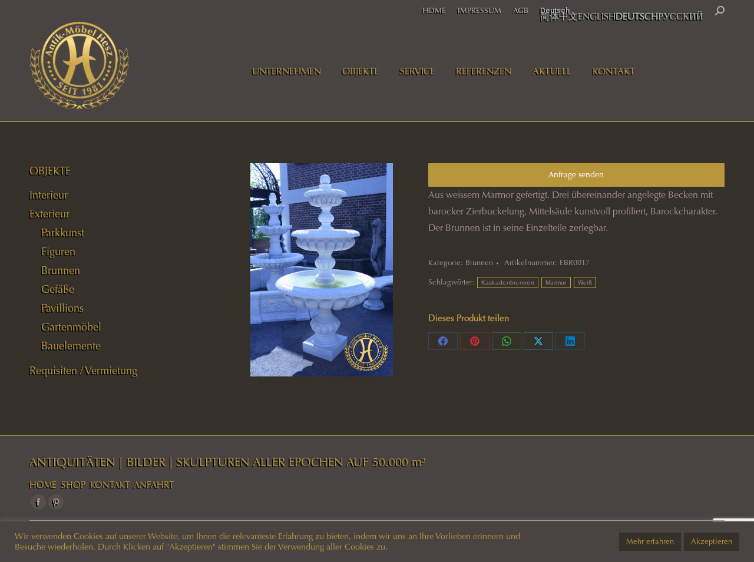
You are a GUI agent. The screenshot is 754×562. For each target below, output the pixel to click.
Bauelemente (71, 345)
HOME (43, 485)
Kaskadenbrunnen (508, 282)
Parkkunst (62, 232)
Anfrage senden (576, 175)
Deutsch (555, 10)
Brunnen (479, 262)
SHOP (73, 485)
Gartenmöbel (71, 326)
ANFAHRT (154, 485)
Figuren (58, 251)
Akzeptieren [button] (711, 541)
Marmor (556, 282)
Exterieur (49, 213)
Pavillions (62, 308)
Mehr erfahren (650, 541)
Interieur (48, 195)
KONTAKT (110, 485)
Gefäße (57, 289)
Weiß (585, 282)
